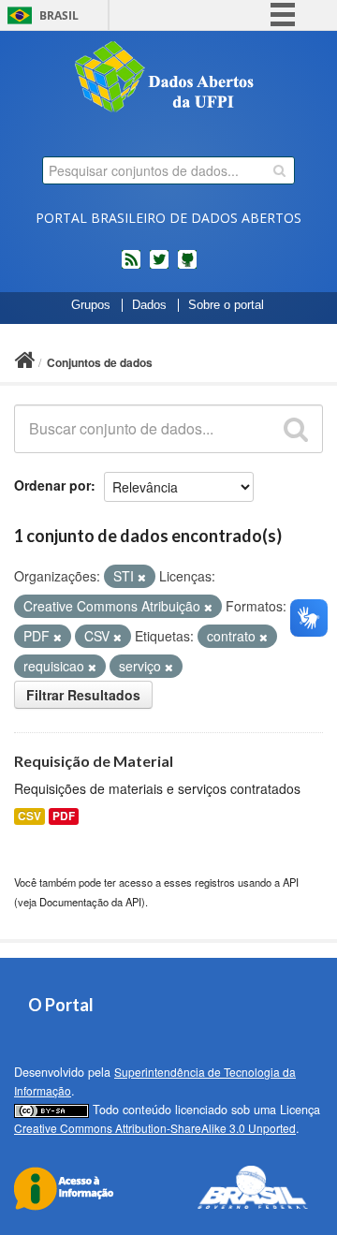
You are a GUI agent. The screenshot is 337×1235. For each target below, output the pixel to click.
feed (131, 267)
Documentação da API (90, 901)
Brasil (59, 15)
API (291, 882)
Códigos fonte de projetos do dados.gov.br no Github (187, 267)
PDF (63, 816)
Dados (149, 305)
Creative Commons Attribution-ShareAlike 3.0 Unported (155, 1128)
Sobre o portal (226, 305)
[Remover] (142, 576)
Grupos (90, 305)
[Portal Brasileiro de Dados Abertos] (168, 78)
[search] (279, 170)
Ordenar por (52, 485)
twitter (159, 267)
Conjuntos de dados (100, 362)
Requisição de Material (93, 761)
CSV (29, 816)
